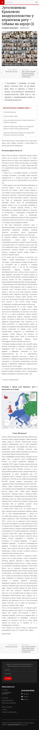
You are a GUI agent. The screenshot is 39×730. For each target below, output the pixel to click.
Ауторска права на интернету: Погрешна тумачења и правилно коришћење (19, 121)
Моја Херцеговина (7, 700)
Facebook (26, 694)
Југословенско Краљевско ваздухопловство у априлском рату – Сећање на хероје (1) (18, 15)
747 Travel (5, 690)
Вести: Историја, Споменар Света (16, 108)
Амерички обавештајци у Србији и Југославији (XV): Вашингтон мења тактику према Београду (18, 127)
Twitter (25, 696)
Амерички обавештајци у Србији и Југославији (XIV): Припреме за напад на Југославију (18, 134)
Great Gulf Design (7, 707)
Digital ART (5, 698)
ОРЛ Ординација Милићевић (6, 693)
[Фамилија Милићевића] (9, 2)
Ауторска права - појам (10, 116)
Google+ (25, 699)
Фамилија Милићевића (14, 724)
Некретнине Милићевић (9, 703)
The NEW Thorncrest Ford (9, 712)
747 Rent (4, 709)
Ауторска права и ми (9, 112)
